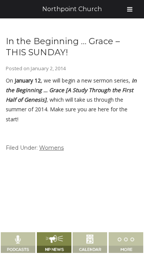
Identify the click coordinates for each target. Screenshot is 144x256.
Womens (51, 147)
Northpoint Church (72, 9)
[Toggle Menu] (129, 9)
